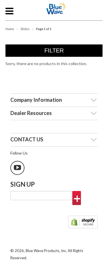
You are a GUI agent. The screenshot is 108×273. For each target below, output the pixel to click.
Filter (54, 50)
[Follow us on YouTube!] (17, 168)
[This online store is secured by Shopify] (83, 222)
